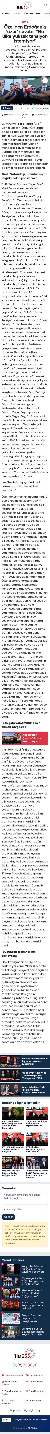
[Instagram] (25, 1365)
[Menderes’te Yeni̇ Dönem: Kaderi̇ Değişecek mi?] (13, 1162)
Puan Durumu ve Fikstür (11, 1392)
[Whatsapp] (35, 1365)
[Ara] (45, 5)
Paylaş (8, 108)
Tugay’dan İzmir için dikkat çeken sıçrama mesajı (36, 1123)
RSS (8, 1419)
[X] (20, 1365)
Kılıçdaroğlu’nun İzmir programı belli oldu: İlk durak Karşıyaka (12, 1124)
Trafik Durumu (36, 1381)
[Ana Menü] (3, 5)
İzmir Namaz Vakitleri (10, 1383)
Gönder (8, 1216)
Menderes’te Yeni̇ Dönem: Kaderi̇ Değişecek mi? (11, 1173)
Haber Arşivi (35, 1400)
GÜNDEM (28, 14)
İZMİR (16, 14)
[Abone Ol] (40, 108)
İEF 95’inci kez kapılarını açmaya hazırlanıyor (35, 1149)
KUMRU (6, 14)
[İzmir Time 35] (24, 5)
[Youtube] (30, 1365)
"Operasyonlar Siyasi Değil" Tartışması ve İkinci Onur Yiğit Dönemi (37, 1174)
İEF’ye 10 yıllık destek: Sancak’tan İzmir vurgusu (13, 1149)
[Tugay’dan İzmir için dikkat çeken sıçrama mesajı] (37, 1113)
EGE (38, 14)
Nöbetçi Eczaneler (14, 1375)
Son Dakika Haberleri (8, 1402)
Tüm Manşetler (36, 1391)
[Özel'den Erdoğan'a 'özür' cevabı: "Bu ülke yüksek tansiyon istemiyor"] (25, 90)
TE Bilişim (32, 1428)
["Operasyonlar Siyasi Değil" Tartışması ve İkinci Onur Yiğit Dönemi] (37, 1162)
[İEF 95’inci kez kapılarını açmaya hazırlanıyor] (37, 1139)
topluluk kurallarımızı (30, 1226)
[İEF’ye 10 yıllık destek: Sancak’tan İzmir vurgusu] (13, 1139)
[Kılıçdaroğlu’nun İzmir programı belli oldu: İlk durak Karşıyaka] (13, 1113)
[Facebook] (15, 1365)
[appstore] (16, 1410)
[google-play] (32, 1410)
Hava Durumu (36, 1375)
